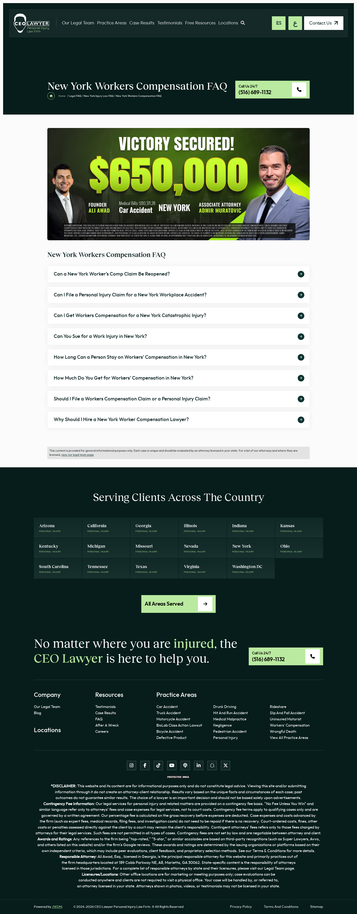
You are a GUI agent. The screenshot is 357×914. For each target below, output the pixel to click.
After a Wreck (107, 725)
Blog (37, 713)
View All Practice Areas (289, 738)
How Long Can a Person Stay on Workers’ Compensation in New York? (130, 357)
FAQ (99, 719)
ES (278, 23)
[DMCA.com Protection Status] (178, 776)
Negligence (222, 725)
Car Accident (167, 707)
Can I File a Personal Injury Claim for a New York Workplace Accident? (130, 294)
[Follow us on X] (225, 765)
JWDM (57, 906)
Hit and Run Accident (230, 713)
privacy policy (241, 906)
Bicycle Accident (169, 732)
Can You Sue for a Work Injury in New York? (100, 336)
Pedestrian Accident (230, 732)
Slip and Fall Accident (287, 713)
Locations (228, 23)
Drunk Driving (224, 707)
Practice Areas (111, 23)
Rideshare (278, 707)
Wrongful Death (283, 732)
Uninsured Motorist (285, 719)
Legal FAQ (75, 96)
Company (47, 695)
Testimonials (169, 23)
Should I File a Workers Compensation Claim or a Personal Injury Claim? (132, 399)
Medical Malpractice (229, 719)
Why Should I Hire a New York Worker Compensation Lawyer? (121, 419)
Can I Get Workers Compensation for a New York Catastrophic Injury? (130, 315)
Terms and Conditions (281, 906)
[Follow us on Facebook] (145, 765)
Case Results (141, 23)
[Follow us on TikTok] (158, 765)
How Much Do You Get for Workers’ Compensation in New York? (123, 378)
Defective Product (171, 738)
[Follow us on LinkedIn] (198, 765)
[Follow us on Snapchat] (212, 765)
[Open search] (242, 23)
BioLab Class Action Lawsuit (179, 725)
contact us (321, 23)
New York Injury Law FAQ (99, 96)
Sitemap (316, 906)
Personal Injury (225, 738)
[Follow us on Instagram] (131, 765)
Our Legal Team (78, 23)
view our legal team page (77, 454)
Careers (101, 732)
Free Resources (200, 23)
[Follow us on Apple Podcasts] (185, 765)
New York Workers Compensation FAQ (106, 254)
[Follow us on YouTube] (171, 765)
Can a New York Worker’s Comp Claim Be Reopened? (112, 274)
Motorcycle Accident (173, 719)
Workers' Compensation (290, 725)
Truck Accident (168, 713)
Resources (109, 695)
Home (61, 96)
